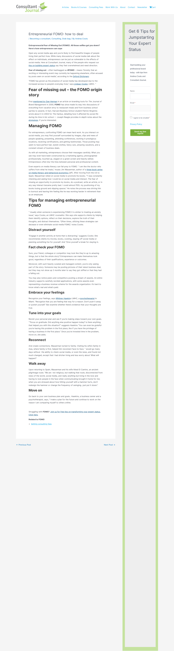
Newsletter (142, 7)
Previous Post (23, 445)
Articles (65, 7)
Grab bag (66, 38)
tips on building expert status (42, 65)
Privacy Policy (136, 124)
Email (132, 103)
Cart (154, 7)
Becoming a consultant (40, 38)
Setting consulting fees (41, 424)
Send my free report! (140, 133)
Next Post (109, 445)
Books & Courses (79, 7)
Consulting (56, 38)
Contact (131, 7)
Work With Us (111, 7)
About (122, 7)
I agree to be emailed (141, 118)
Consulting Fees (96, 7)
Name (132, 91)
